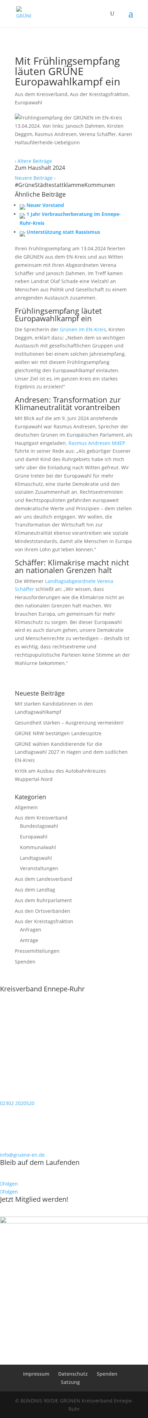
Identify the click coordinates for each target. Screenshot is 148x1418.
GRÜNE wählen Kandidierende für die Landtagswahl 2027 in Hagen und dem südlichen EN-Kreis (71, 752)
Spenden (25, 961)
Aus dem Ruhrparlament (43, 900)
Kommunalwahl (38, 847)
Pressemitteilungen (37, 951)
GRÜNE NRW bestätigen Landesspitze (58, 733)
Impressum (36, 1373)
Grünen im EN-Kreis (83, 329)
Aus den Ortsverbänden (42, 911)
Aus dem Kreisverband (41, 94)
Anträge (29, 940)
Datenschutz (73, 1373)
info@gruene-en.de (22, 1154)
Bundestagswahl (39, 826)
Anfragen (30, 929)
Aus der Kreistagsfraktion (99, 94)
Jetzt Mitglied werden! (34, 1199)
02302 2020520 (17, 1103)
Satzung (70, 1382)
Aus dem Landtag (35, 889)
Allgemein (26, 807)
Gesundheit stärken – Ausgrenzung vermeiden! (69, 722)
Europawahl (28, 102)
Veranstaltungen (39, 868)
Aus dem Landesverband (43, 879)
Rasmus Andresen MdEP (96, 443)
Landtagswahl (36, 858)
